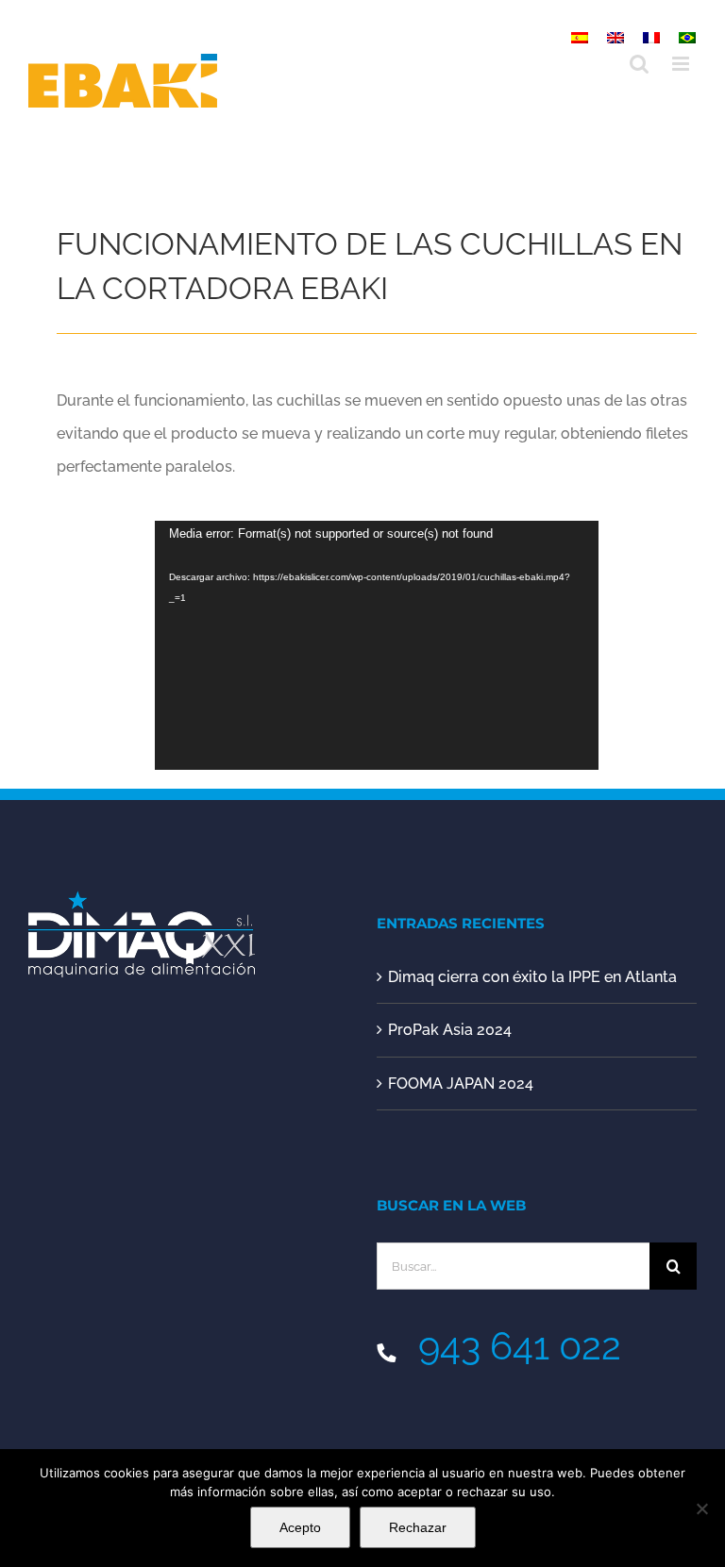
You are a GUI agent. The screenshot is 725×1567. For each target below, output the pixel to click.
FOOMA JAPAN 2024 (460, 1083)
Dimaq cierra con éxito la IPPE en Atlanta (532, 977)
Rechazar (418, 1527)
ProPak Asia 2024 (450, 1030)
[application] (377, 645)
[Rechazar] (701, 1508)
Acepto (300, 1527)
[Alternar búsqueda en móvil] (639, 64)
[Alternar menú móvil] (682, 64)
